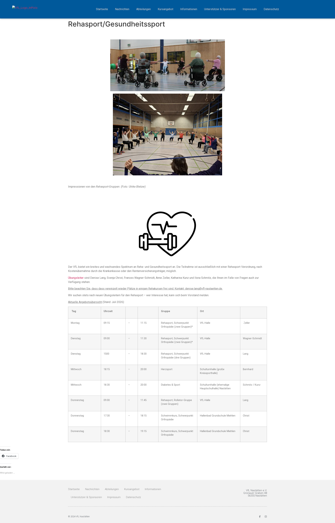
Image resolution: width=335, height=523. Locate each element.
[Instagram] (266, 516)
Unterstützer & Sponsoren (220, 9)
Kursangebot (165, 9)
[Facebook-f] (260, 516)
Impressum (250, 9)
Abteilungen (143, 9)
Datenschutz (271, 9)
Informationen (188, 9)
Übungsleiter (76, 277)
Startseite (102, 9)
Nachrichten (122, 9)
